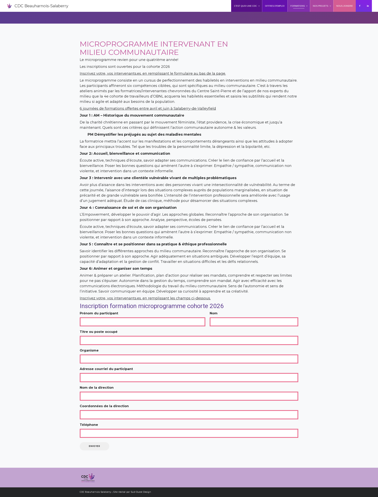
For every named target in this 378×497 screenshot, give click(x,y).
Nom (214, 313)
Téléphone (89, 425)
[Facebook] (360, 6)
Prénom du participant (99, 313)
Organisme (89, 350)
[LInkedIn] (368, 6)
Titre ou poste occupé (99, 332)
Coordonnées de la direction (104, 406)
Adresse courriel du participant (106, 369)
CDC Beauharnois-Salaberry (41, 6)
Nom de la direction (97, 387)
